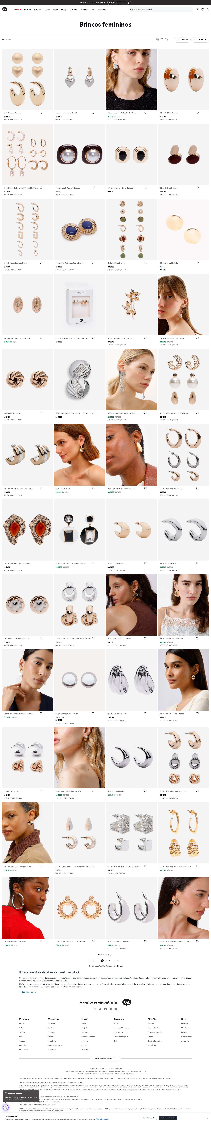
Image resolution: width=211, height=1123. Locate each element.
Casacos (22, 1041)
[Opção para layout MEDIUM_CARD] (161, 39)
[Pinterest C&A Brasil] (105, 1009)
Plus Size (152, 1019)
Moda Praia (23, 1045)
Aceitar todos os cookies (168, 1118)
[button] (161, 9)
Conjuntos (85, 1028)
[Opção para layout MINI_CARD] (157, 39)
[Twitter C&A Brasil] (110, 1009)
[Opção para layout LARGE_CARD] (166, 39)
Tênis (116, 1041)
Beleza (55, 9)
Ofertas (16, 9)
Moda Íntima (23, 1050)
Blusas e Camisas (154, 1028)
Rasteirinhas (118, 1032)
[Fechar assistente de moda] (36, 1093)
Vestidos (22, 1032)
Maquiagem (185, 1028)
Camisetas (51, 1023)
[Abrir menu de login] (197, 9)
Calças (21, 1028)
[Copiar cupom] (128, 2)
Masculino (37, 9)
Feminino (27, 9)
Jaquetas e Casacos (55, 1045)
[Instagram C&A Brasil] (95, 1009)
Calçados (74, 9)
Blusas (21, 1023)
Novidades (102, 9)
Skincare (184, 1032)
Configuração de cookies (148, 1118)
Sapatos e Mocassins (121, 1028)
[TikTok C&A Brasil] (100, 1009)
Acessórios (185, 1041)
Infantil (47, 9)
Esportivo (84, 9)
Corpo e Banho (186, 1037)
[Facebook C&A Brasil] (116, 1009)
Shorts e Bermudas (88, 1037)
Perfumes (184, 1023)
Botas (116, 1023)
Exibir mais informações (103, 1058)
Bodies (83, 1023)
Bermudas (51, 1032)
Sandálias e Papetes (121, 1037)
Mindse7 (64, 9)
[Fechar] (207, 1118)
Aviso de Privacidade (102, 1119)
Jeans (93, 9)
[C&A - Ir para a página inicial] (5, 9)
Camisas (51, 1028)
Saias (21, 1037)
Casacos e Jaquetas (155, 1032)
